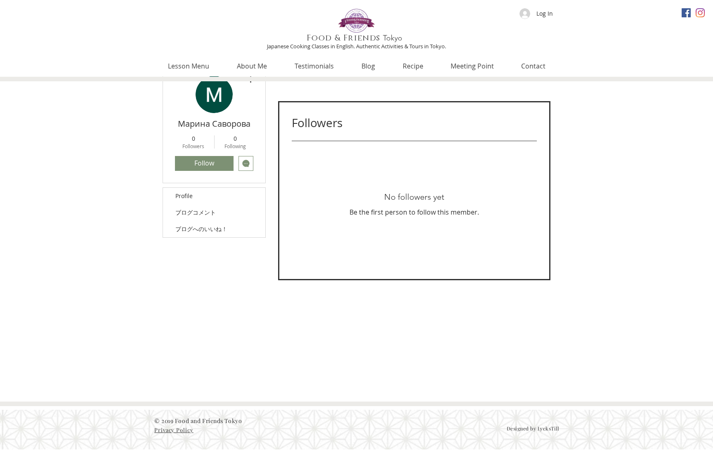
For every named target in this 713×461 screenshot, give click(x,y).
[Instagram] (700, 12)
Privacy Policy (174, 429)
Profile (184, 196)
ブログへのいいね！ (201, 229)
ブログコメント (195, 212)
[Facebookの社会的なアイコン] (686, 12)
